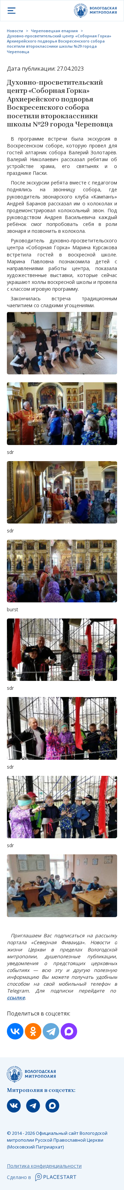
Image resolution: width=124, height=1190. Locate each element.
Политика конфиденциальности (44, 1166)
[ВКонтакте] (15, 1031)
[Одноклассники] (33, 1031)
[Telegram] (51, 1031)
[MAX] (69, 1031)
